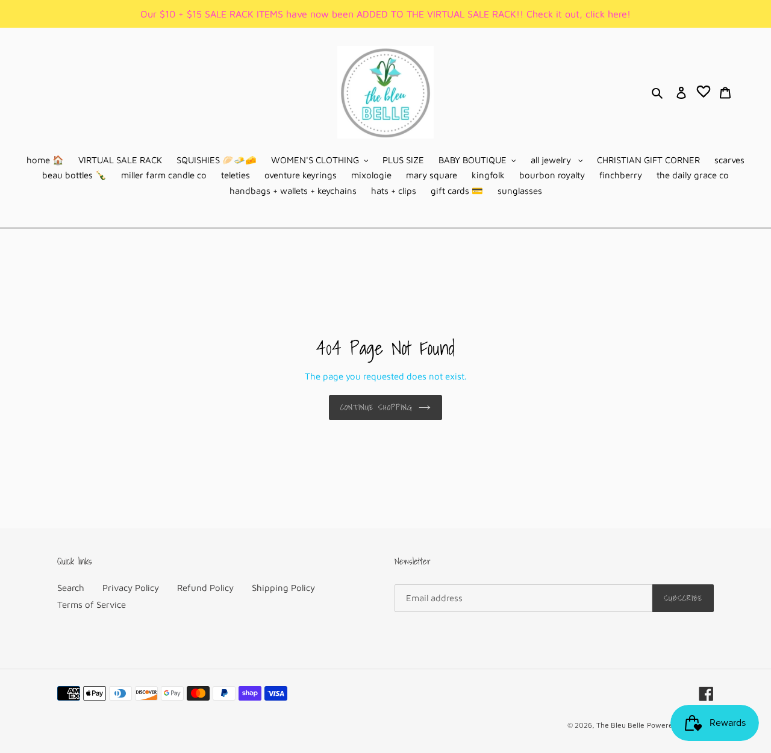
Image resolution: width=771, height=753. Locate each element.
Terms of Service (91, 604)
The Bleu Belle (620, 725)
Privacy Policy (130, 588)
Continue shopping (376, 407)
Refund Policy (205, 588)
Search (70, 588)
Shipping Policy (283, 588)
